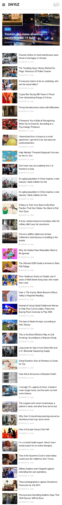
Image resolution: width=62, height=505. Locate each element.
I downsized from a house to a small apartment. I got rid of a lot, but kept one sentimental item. (37, 139)
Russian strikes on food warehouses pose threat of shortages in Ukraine (38, 56)
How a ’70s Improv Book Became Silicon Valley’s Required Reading (38, 294)
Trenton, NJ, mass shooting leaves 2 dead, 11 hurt (24, 36)
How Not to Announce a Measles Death (37, 373)
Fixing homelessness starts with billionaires (39, 107)
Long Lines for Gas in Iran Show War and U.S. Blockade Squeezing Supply (38, 349)
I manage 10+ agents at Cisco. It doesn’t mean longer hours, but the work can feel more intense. (38, 390)
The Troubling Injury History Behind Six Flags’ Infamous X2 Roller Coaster (37, 69)
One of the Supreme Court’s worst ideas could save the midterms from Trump (38, 457)
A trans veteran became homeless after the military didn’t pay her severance (39, 222)
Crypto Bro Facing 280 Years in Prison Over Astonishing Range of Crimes (37, 96)
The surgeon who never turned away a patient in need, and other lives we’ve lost (38, 404)
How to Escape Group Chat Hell (34, 429)
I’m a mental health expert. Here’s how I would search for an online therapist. (37, 444)
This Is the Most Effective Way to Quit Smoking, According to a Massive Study (38, 336)
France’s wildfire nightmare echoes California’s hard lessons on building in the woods (38, 237)
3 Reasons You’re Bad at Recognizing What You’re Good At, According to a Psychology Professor (36, 123)
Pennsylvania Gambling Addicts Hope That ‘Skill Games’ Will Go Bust (39, 496)
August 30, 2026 (12, 42)
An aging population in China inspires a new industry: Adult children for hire (39, 180)
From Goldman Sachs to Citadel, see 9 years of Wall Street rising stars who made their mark (38, 279)
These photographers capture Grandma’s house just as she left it (38, 483)
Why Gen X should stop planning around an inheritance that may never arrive (39, 417)
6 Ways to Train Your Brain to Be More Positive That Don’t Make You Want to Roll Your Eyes (38, 208)
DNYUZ (13, 4)
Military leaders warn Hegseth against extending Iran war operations (36, 470)
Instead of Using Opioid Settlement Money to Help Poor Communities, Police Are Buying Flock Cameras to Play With (38, 308)
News (8, 29)
